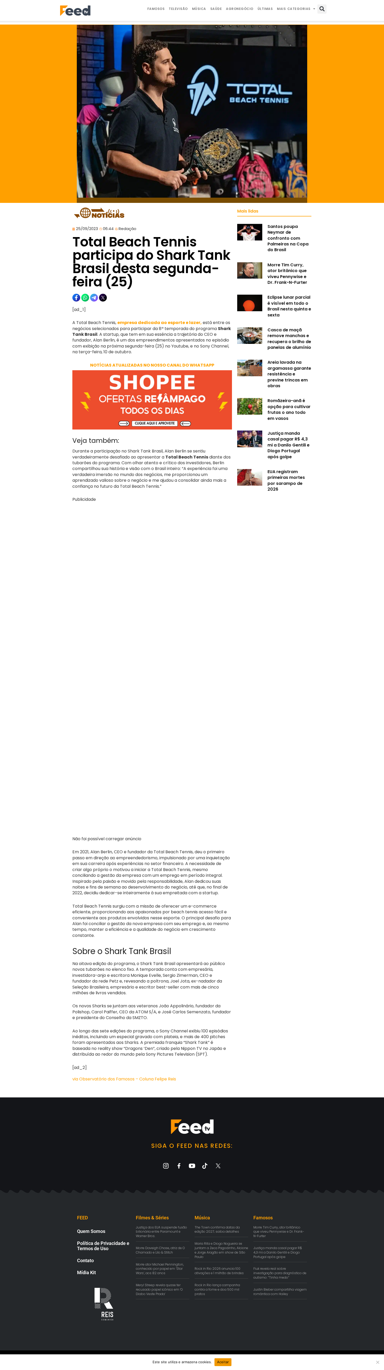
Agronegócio (239, 9)
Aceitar (223, 1362)
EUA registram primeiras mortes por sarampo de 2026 (286, 480)
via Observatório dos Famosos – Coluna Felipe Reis (124, 1079)
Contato (85, 1260)
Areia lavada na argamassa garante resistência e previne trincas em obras (289, 374)
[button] (322, 9)
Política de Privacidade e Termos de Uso (103, 1245)
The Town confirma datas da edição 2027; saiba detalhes (217, 1229)
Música (199, 9)
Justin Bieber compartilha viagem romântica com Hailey (280, 1291)
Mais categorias (294, 9)
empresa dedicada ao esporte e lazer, (159, 323)
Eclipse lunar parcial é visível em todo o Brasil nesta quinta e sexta (289, 306)
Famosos (156, 9)
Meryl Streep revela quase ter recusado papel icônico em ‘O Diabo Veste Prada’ (159, 1289)
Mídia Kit (86, 1272)
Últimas (265, 9)
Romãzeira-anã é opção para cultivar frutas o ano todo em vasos (289, 409)
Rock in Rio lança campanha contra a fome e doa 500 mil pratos (217, 1289)
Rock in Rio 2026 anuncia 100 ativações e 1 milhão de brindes (219, 1270)
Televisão (178, 9)
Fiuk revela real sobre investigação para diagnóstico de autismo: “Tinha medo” (279, 1273)
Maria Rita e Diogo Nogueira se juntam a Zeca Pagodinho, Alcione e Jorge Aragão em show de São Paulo (221, 1250)
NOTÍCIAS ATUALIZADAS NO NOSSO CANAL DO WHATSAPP (152, 365)
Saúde (216, 9)
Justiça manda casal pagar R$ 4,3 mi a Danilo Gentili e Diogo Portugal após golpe (288, 445)
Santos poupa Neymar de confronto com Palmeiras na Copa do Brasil (288, 238)
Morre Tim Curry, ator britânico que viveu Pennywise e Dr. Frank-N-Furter (287, 273)
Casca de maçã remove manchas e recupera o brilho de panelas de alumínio (289, 338)
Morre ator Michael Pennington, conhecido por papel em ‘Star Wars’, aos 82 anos (160, 1268)
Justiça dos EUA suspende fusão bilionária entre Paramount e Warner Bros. (161, 1231)
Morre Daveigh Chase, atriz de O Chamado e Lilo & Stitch (160, 1250)
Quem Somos (91, 1231)
